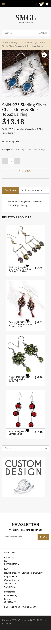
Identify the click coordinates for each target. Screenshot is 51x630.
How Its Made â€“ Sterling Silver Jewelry (23, 573)
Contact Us (9, 558)
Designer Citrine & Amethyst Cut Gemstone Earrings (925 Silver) (19, 269)
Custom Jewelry (11, 580)
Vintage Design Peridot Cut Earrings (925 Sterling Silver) (19, 379)
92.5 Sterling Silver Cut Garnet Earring (19, 433)
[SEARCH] (46, 448)
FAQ (6, 569)
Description (10, 190)
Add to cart (26, 171)
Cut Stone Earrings (29, 43)
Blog (6, 561)
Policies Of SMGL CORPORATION (20, 607)
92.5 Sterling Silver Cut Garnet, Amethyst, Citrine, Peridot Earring (20, 324)
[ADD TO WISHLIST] (29, 267)
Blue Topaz (21, 150)
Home (5, 43)
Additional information (32, 190)
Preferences (9, 592)
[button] (44, 55)
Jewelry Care (10, 584)
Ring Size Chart (11, 576)
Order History (10, 595)
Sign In (7, 599)
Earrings (14, 43)
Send (44, 537)
